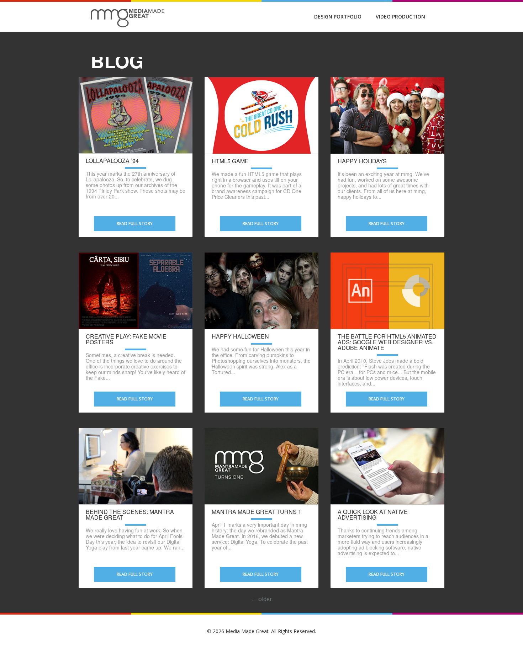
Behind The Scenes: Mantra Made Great (130, 514)
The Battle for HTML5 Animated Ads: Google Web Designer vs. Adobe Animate (387, 342)
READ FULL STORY (135, 224)
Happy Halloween (240, 336)
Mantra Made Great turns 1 (256, 512)
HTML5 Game (230, 161)
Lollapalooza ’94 (112, 161)
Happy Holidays (362, 161)
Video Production (400, 16)
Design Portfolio (337, 16)
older (261, 599)
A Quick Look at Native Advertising (373, 514)
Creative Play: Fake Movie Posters (126, 339)
